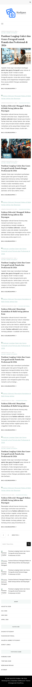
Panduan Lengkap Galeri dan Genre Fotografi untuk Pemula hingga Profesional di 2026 (15, 168)
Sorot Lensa (6, 644)
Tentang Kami (6, 661)
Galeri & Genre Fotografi (9, 33)
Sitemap (4, 670)
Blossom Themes (25, 681)
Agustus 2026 (6, 606)
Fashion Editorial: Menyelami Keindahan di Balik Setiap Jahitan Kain (15, 311)
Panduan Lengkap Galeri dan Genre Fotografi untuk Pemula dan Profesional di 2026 (16, 40)
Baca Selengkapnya (8, 88)
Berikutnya (15, 535)
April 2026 (4, 619)
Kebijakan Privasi (7, 665)
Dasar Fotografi (7, 631)
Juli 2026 (4, 611)
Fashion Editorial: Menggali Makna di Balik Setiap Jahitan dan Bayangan (15, 108)
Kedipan (18, 678)
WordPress (20, 683)
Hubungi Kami (6, 656)
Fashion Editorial (24, 103)
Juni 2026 (4, 615)
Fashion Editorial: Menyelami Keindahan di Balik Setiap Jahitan (15, 404)
